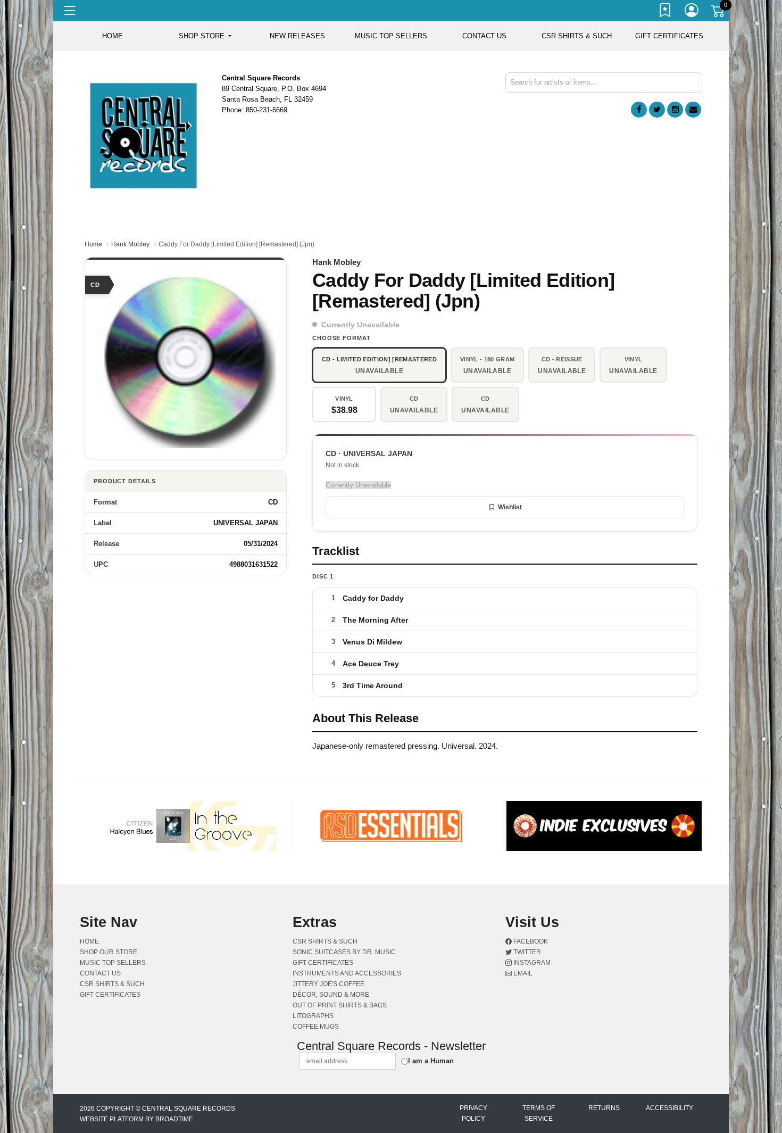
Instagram (531, 962)
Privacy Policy (473, 1113)
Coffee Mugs (316, 1026)
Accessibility (669, 1108)
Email (522, 973)
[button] (205, 36)
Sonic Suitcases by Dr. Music (344, 952)
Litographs (313, 1016)
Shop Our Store (108, 952)
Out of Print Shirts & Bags (340, 1005)
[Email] (693, 110)
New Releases (297, 36)
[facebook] (639, 110)
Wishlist (510, 507)
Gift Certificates (669, 36)
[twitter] (657, 110)
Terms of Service (538, 1113)
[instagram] (675, 110)
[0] (719, 12)
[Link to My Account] (692, 12)
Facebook (530, 941)
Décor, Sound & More (331, 994)
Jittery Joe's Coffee (328, 984)
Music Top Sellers (391, 36)
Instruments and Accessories (347, 973)
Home (93, 244)
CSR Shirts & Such (577, 36)
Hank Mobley (130, 244)
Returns (604, 1108)
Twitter (526, 952)
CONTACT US (484, 36)
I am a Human (431, 1061)
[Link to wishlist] (665, 12)
